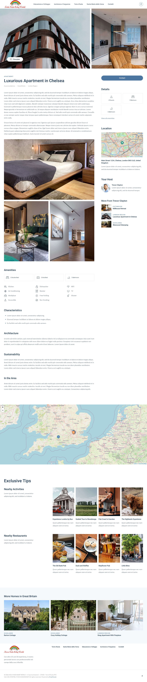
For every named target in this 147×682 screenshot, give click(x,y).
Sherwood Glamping (120, 225)
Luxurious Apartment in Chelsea (125, 217)
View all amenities (107, 118)
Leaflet (131, 156)
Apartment (8, 76)
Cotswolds (117, 206)
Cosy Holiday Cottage (59, 635)
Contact (122, 78)
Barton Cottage (10, 635)
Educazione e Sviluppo (89, 647)
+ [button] (2, 407)
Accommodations (9, 86)
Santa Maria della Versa (95, 4)
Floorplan (16, 59)
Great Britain (22, 86)
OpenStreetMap (138, 156)
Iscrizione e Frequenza (62, 4)
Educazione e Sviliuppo (42, 4)
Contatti (111, 4)
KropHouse (52, 677)
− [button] (2, 410)
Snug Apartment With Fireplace (109, 635)
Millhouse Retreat (119, 208)
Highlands (117, 223)
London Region (32, 86)
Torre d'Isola (78, 4)
